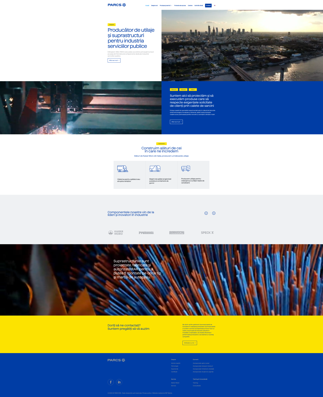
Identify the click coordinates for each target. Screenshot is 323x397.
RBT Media (168, 393)
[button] (206, 213)
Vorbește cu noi (189, 343)
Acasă (147, 5)
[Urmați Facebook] (111, 382)
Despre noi (154, 5)
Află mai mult (113, 60)
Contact (208, 5)
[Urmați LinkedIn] (119, 382)
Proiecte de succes (180, 5)
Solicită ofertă (199, 5)
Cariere (190, 5)
